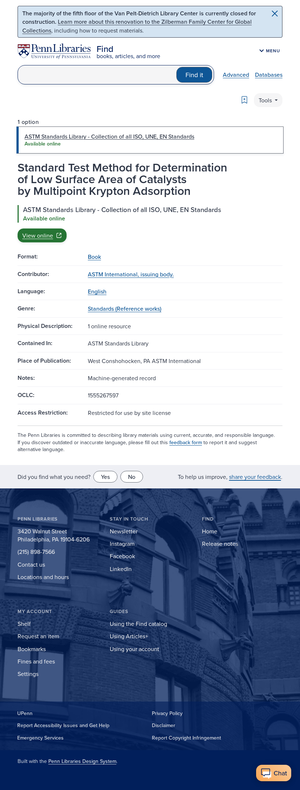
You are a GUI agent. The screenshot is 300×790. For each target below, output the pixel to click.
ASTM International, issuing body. (131, 274)
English (97, 291)
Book (94, 257)
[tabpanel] (150, 223)
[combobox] (97, 75)
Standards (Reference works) (124, 309)
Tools (266, 100)
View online (37, 235)
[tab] (150, 140)
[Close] (274, 13)
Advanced (236, 75)
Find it (194, 74)
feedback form (185, 442)
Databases (268, 75)
